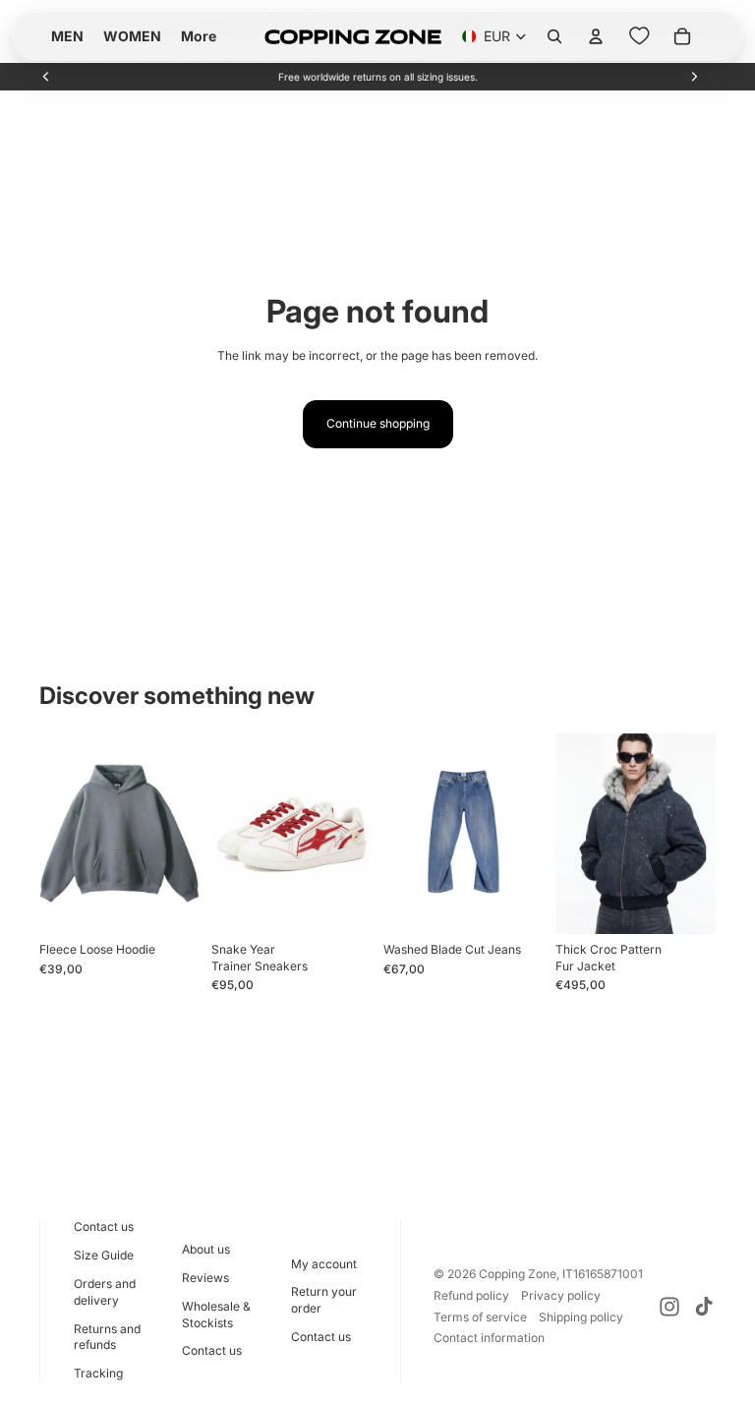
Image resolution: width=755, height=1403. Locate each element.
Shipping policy (581, 1317)
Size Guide (104, 1255)
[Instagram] (669, 1306)
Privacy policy (561, 1295)
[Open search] (554, 36)
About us (206, 1249)
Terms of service (480, 1317)
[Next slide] (694, 76)
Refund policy (471, 1295)
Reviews (205, 1277)
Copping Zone (517, 1273)
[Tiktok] (704, 1306)
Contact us (104, 1226)
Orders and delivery (105, 1292)
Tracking (98, 1373)
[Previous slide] (46, 76)
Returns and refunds (107, 1337)
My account (324, 1264)
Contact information (489, 1337)
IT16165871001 (602, 1273)
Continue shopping (378, 423)
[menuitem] (198, 36)
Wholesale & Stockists (216, 1314)
